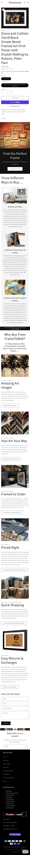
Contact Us (6, 760)
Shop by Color (10, 803)
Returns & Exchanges (8, 770)
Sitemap (5, 781)
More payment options (15, 106)
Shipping (2, 68)
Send (6, 723)
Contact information (16, 851)
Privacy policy (8, 849)
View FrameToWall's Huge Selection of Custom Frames (15, 328)
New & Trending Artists (12, 793)
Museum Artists (10, 795)
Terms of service (15, 849)
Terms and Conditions (8, 778)
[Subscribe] (25, 746)
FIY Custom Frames (15, 169)
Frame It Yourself (10, 805)
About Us (5, 756)
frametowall (9, 847)
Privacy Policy (6, 774)
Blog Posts (9, 791)
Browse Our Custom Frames (10, 459)
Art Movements (10, 799)
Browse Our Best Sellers (9, 405)
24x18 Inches (6, 78)
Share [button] (4, 118)
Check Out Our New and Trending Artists (14, 569)
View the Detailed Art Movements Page (13, 623)
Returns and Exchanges (9, 687)
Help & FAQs (6, 767)
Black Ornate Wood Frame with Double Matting (15, 85)
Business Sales (6, 764)
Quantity (3, 89)
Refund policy (24, 847)
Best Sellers (9, 797)
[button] (2, 2)
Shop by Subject (10, 801)
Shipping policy (23, 849)
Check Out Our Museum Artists (11, 512)
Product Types (10, 807)
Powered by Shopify (16, 847)
